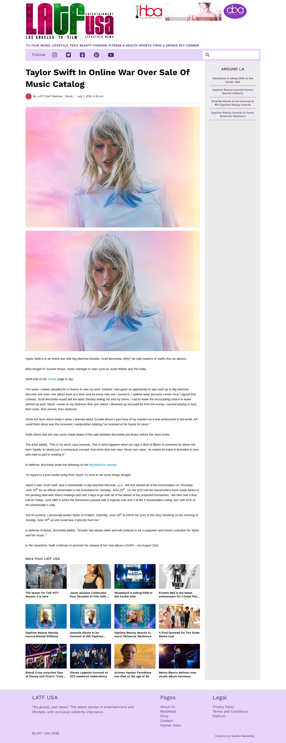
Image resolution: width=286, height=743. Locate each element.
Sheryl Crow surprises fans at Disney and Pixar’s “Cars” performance (45, 674)
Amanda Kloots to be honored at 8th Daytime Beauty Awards (86, 634)
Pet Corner (189, 45)
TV (28, 45)
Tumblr (53, 379)
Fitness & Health (123, 45)
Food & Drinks (165, 45)
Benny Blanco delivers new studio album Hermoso (177, 674)
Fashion (100, 45)
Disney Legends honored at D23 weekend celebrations (89, 674)
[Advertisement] (194, 31)
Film (35, 45)
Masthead (168, 711)
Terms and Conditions (230, 711)
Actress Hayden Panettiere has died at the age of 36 (132, 674)
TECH (74, 45)
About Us (167, 707)
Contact (166, 721)
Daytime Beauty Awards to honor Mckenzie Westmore (132, 634)
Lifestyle (60, 45)
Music (45, 45)
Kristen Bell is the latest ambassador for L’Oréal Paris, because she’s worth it (179, 594)
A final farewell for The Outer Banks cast (179, 634)
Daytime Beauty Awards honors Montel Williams (41, 634)
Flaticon (219, 716)
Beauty (85, 45)
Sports (145, 45)
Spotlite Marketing (242, 736)
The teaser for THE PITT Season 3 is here (42, 594)
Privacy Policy (223, 707)
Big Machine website (102, 464)
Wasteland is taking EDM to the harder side (133, 594)
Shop (164, 716)
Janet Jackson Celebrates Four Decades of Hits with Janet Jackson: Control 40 (88, 594)
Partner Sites (170, 725)
